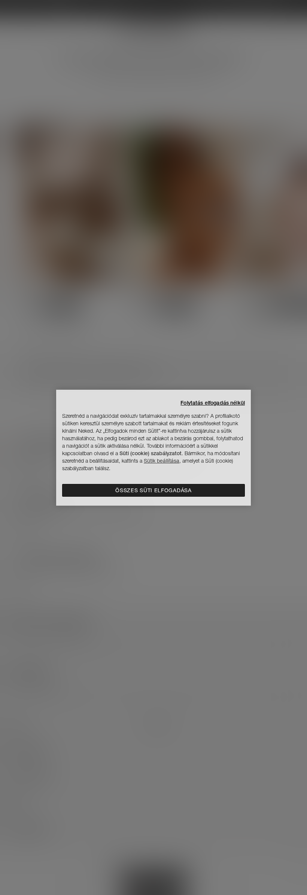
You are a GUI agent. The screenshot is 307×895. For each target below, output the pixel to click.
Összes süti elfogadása (153, 490)
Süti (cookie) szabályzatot (150, 453)
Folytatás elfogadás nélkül (212, 403)
